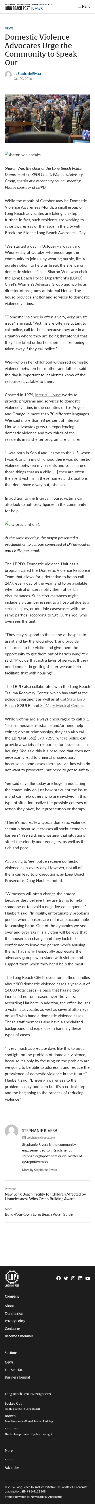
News (9, 28)
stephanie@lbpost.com (41, 1138)
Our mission (14, 1313)
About (9, 1306)
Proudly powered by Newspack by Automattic (33, 1497)
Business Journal (17, 1377)
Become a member (19, 1336)
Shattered (28, 1431)
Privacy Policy (15, 1321)
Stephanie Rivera (29, 73)
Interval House (48, 394)
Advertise (12, 1468)
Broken (29, 1418)
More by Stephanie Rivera (39, 1169)
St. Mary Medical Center (61, 705)
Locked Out (22, 1406)
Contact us (13, 1329)
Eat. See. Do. (14, 1370)
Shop (9, 1460)
